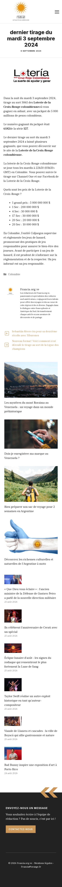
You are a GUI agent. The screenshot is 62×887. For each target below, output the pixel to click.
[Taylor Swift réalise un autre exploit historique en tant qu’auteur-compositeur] (13, 689)
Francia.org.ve (24, 863)
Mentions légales (43, 863)
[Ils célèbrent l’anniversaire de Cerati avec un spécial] (13, 620)
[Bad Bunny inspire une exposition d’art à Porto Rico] (13, 758)
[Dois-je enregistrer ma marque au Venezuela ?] (31, 446)
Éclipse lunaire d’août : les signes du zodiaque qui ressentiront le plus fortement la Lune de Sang (27, 662)
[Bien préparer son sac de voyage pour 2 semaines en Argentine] (31, 500)
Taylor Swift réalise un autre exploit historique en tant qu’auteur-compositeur (27, 700)
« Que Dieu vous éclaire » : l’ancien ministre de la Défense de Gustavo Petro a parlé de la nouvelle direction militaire (30, 593)
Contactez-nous (21, 829)
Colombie (14, 274)
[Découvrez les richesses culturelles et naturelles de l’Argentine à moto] (31, 552)
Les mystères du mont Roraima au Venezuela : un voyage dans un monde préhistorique (28, 407)
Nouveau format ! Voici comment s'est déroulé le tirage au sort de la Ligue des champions (35, 345)
